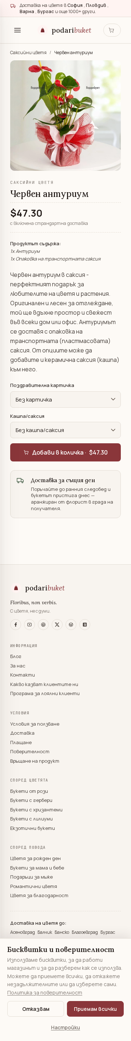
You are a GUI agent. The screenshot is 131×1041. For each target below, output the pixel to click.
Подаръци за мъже (31, 876)
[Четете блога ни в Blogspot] (84, 624)
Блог (15, 656)
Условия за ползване (34, 724)
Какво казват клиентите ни (44, 684)
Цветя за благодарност (39, 895)
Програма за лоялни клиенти (45, 693)
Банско (62, 932)
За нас (17, 665)
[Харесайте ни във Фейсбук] (15, 624)
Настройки (65, 1027)
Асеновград (23, 932)
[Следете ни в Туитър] (57, 624)
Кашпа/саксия (27, 416)
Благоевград (85, 932)
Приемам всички (95, 1008)
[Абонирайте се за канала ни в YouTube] (29, 624)
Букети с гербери (31, 800)
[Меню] (17, 30)
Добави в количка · (70, 452)
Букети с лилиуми (31, 818)
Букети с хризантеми (36, 809)
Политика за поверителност (44, 992)
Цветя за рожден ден (35, 858)
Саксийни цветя (28, 52)
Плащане (21, 742)
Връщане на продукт (34, 761)
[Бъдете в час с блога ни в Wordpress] (71, 624)
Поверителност (29, 751)
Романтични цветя (33, 886)
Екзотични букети (32, 828)
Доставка (22, 733)
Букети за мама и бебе (37, 867)
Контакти (22, 674)
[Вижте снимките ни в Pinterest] (43, 624)
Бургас (107, 932)
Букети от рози (29, 791)
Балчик (45, 932)
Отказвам (35, 1008)
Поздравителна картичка (42, 385)
